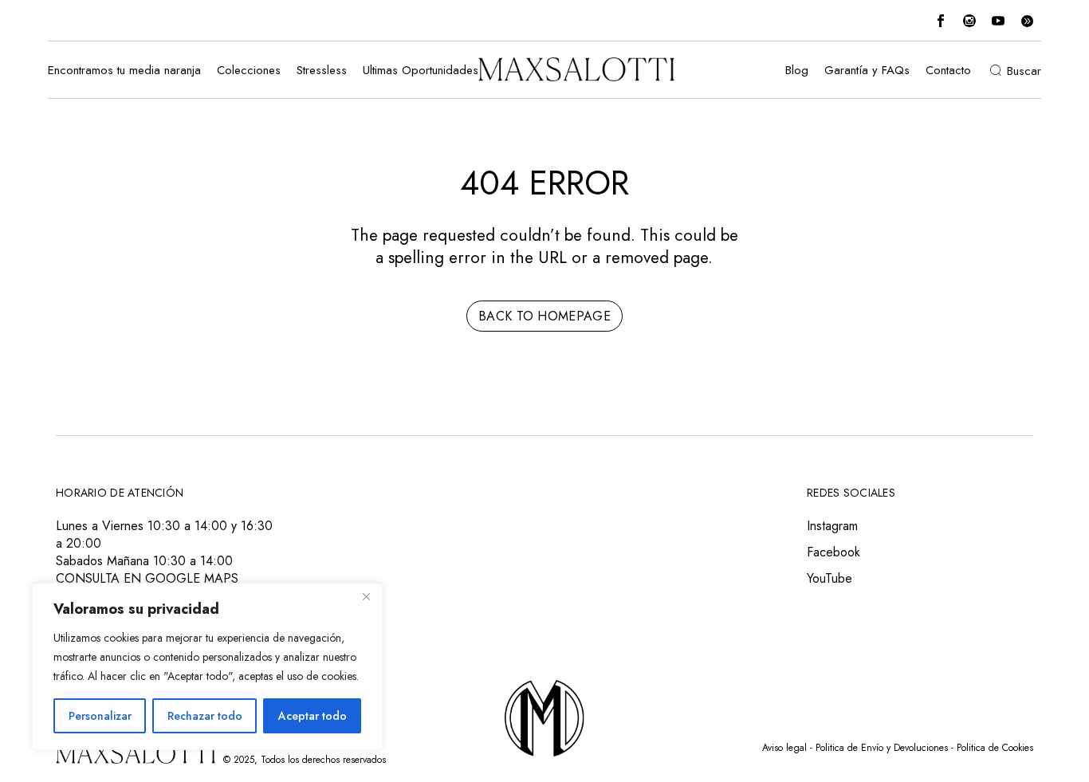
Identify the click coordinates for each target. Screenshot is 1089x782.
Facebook (833, 552)
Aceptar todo (312, 716)
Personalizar (100, 716)
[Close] (365, 596)
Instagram (832, 526)
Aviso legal (784, 748)
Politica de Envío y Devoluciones (882, 748)
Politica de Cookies (995, 748)
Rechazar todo (204, 716)
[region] (207, 666)
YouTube (829, 578)
